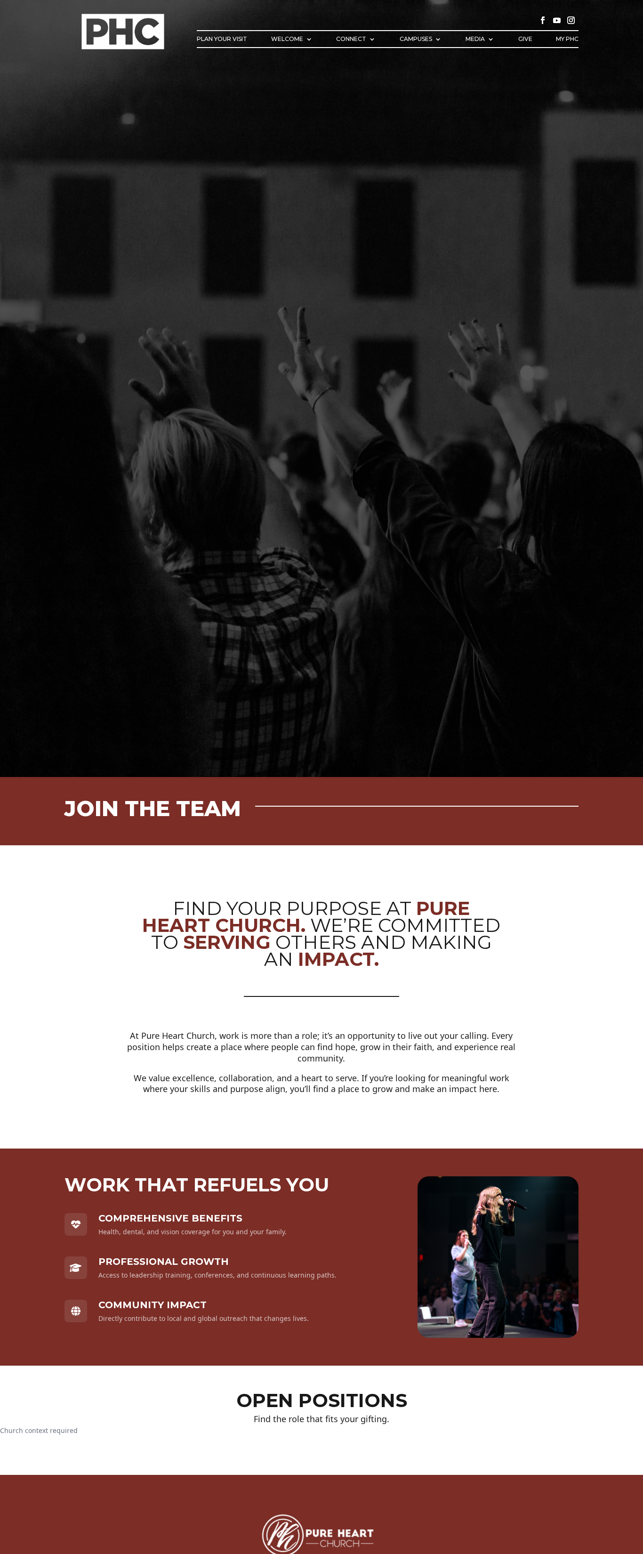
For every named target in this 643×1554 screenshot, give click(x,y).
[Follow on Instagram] (571, 20)
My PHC (567, 39)
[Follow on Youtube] (556, 20)
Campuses (416, 39)
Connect (351, 39)
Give (525, 39)
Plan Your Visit (222, 39)
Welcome (287, 39)
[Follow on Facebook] (542, 20)
